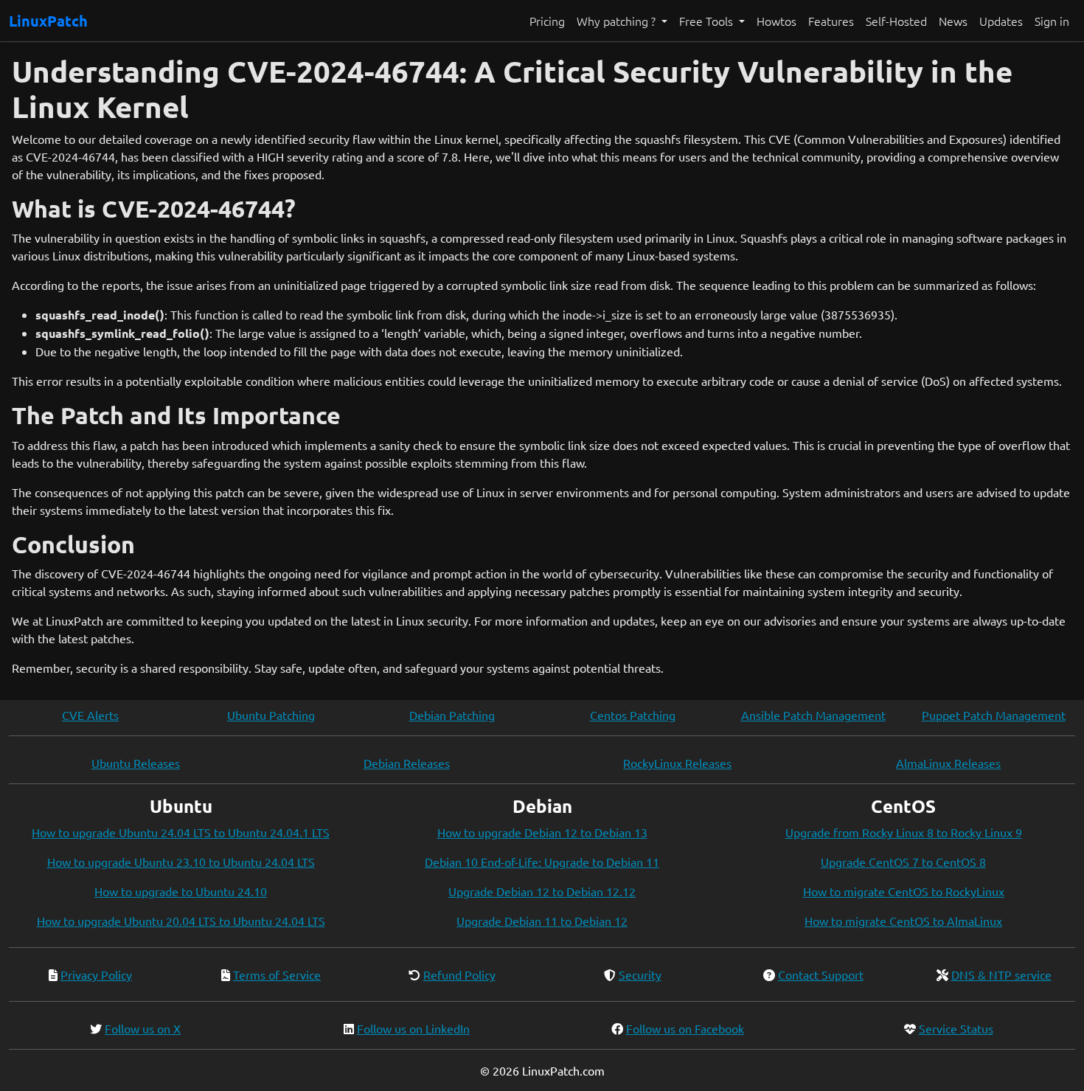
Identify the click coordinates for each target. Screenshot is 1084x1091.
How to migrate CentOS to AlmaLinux (903, 920)
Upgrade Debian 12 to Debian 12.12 (542, 891)
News (953, 21)
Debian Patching (452, 714)
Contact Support (821, 974)
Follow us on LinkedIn (413, 1028)
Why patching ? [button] (618, 21)
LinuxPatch (48, 20)
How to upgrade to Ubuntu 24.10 (180, 891)
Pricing (547, 21)
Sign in (1052, 21)
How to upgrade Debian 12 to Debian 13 (542, 832)
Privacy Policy (96, 974)
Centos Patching (632, 714)
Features (831, 21)
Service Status (956, 1028)
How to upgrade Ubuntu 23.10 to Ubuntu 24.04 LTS (181, 861)
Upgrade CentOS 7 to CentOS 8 (903, 861)
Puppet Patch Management (994, 714)
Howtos (776, 21)
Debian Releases (407, 762)
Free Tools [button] (707, 21)
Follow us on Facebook (685, 1028)
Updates (1001, 21)
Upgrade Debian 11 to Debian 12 (542, 920)
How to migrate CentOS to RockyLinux (903, 891)
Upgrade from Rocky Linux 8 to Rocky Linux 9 (903, 832)
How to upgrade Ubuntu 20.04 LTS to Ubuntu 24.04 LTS (181, 920)
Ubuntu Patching (271, 714)
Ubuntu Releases (135, 762)
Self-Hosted (896, 21)
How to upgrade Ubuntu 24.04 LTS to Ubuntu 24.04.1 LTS (181, 832)
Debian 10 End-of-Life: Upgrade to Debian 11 (542, 861)
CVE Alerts (90, 714)
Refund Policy (459, 974)
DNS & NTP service (1001, 974)
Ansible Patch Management (813, 714)
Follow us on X (143, 1028)
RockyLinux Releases (677, 762)
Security (640, 974)
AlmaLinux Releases (948, 762)
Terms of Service (277, 974)
